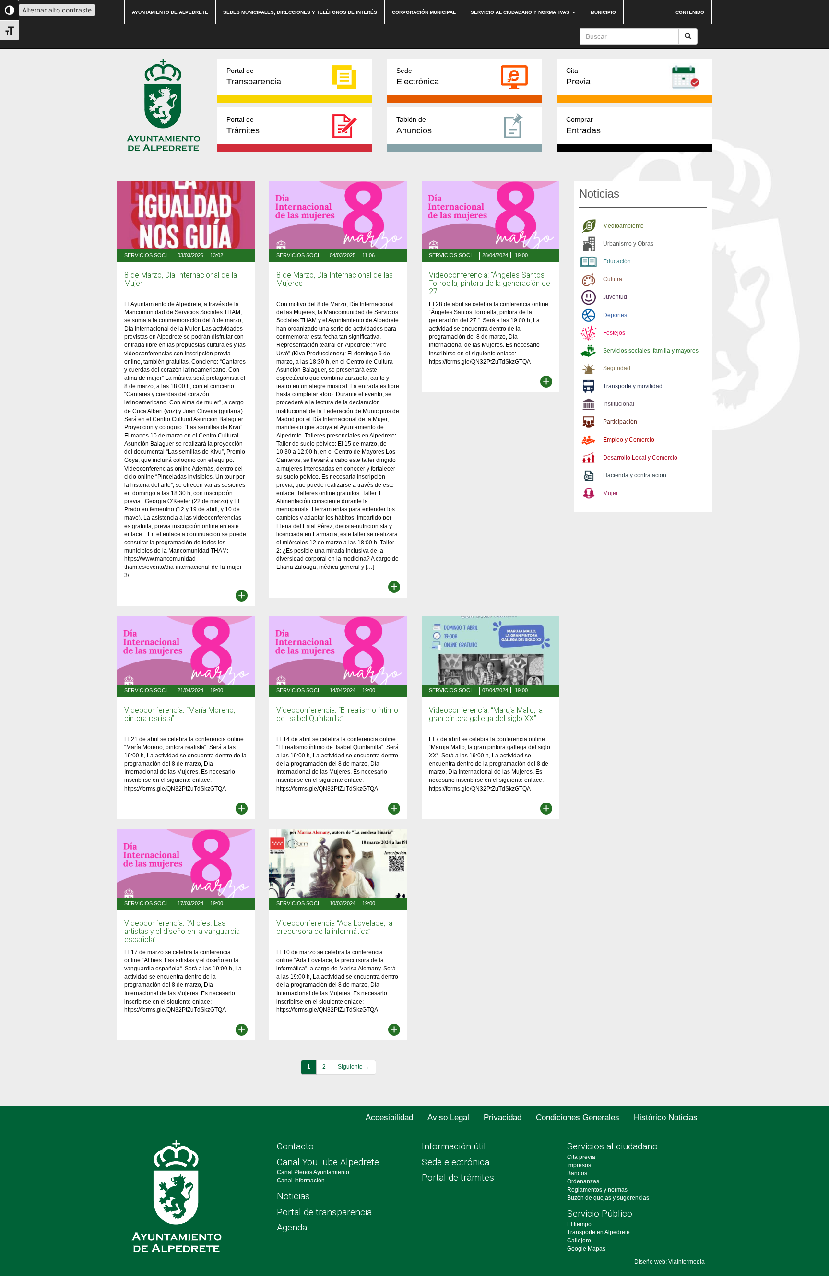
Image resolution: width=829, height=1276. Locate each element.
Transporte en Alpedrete (598, 1232)
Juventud (615, 297)
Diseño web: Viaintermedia (669, 1261)
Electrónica (417, 76)
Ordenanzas (583, 1181)
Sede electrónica (455, 1162)
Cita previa (581, 1157)
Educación (617, 261)
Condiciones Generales (577, 1117)
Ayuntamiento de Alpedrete (170, 12)
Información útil (454, 1146)
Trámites (243, 125)
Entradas (583, 125)
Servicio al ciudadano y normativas (521, 12)
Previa (578, 76)
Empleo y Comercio (628, 440)
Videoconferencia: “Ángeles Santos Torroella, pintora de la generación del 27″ (490, 283)
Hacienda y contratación (634, 475)
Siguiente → (354, 1066)
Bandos (577, 1173)
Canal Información (301, 1180)
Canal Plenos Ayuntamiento (313, 1172)
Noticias (293, 1196)
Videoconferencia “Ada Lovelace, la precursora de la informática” (334, 927)
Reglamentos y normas (597, 1189)
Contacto (295, 1146)
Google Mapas (586, 1248)
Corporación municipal (424, 12)
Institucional (618, 404)
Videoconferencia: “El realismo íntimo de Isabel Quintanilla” (337, 714)
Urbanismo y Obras (628, 243)
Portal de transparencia (324, 1211)
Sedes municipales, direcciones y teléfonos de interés (300, 12)
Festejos (614, 333)
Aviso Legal (448, 1117)
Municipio (603, 12)
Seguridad (616, 368)
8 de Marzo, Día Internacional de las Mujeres (334, 279)
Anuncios (414, 125)
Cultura (612, 279)
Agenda (292, 1227)
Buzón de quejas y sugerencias (608, 1197)
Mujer (610, 493)
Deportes (615, 315)
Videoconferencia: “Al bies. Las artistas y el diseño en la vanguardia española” (182, 931)
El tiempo (579, 1224)
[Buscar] (688, 36)
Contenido (689, 12)
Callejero (579, 1240)
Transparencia (253, 76)
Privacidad (502, 1117)
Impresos (579, 1165)
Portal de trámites (458, 1177)
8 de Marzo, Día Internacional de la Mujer (180, 279)
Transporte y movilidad (633, 386)
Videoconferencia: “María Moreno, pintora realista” (179, 714)
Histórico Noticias (666, 1117)
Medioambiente (623, 226)
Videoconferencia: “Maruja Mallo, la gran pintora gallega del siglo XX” (486, 714)
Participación (620, 421)
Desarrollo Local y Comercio (640, 457)
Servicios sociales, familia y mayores (148, 255)
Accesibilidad (389, 1117)
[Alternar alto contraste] (9, 10)
